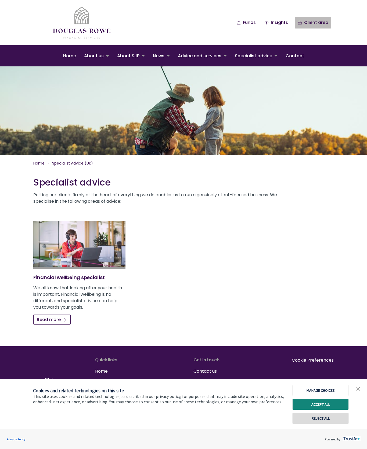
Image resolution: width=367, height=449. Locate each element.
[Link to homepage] (87, 22)
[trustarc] (351, 437)
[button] (358, 389)
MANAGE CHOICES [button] (321, 390)
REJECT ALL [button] (321, 418)
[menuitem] (69, 56)
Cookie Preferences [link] (313, 360)
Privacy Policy (16, 439)
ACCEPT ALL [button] (320, 404)
